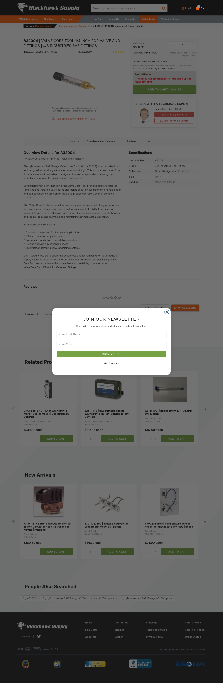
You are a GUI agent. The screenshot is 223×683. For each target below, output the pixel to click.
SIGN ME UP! (111, 354)
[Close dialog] (167, 312)
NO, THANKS (111, 363)
